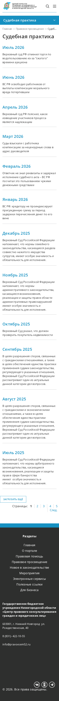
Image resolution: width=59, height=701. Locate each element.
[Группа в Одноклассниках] (44, 684)
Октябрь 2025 (16, 324)
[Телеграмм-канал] (52, 684)
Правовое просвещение (29, 562)
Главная (29, 545)
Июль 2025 (13, 452)
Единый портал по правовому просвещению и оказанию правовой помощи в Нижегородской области (24, 6)
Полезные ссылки (29, 584)
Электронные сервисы (29, 579)
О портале (29, 551)
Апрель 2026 (15, 107)
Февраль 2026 (16, 166)
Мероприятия (29, 573)
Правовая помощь (29, 556)
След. (54, 510)
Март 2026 (12, 136)
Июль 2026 (13, 47)
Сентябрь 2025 (17, 349)
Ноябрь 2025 (15, 275)
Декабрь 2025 (16, 233)
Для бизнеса (29, 590)
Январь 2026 (15, 199)
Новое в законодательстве (29, 567)
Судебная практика (19, 20)
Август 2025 (14, 399)
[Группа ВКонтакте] (36, 684)
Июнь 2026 (13, 77)
